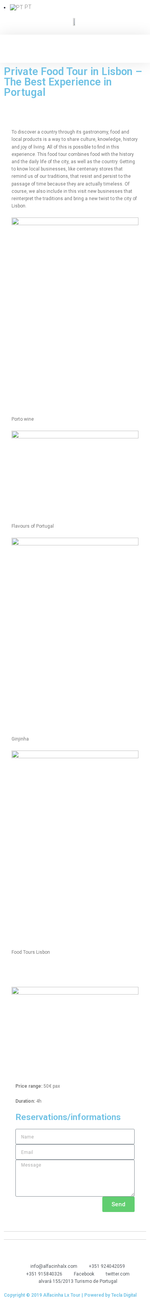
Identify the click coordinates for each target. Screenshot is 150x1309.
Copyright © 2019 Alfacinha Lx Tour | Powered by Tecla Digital (70, 1295)
